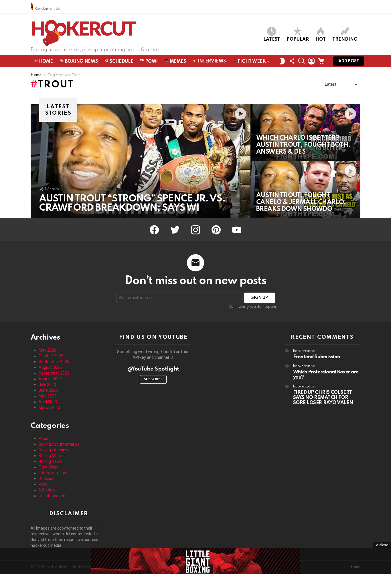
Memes (177, 61)
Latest (271, 39)
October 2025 (51, 356)
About (44, 438)
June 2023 (48, 390)
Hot (320, 39)
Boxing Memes (52, 455)
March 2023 (49, 407)
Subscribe (153, 379)
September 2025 (54, 361)
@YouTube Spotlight (153, 369)
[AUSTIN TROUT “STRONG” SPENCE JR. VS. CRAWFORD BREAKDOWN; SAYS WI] (140, 161)
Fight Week (251, 61)
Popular (298, 39)
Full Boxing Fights (54, 473)
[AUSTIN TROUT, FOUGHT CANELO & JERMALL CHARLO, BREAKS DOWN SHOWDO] (305, 189)
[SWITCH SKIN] (282, 61)
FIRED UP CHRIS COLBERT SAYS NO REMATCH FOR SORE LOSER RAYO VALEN (323, 397)
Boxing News (81, 61)
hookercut (301, 351)
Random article (46, 9)
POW (43, 484)
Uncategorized (52, 495)
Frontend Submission (316, 356)
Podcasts (47, 478)
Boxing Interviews (54, 450)
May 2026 (47, 350)
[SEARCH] (301, 61)
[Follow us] (292, 61)
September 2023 (54, 373)
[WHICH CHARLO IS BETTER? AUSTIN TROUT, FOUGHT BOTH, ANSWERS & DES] (305, 132)
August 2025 (50, 367)
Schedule (121, 61)
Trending (345, 39)
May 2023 (47, 396)
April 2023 (48, 401)
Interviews (211, 61)
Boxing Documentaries (59, 444)
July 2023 (47, 384)
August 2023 (50, 379)
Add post (348, 61)
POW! (151, 61)
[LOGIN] (311, 61)
